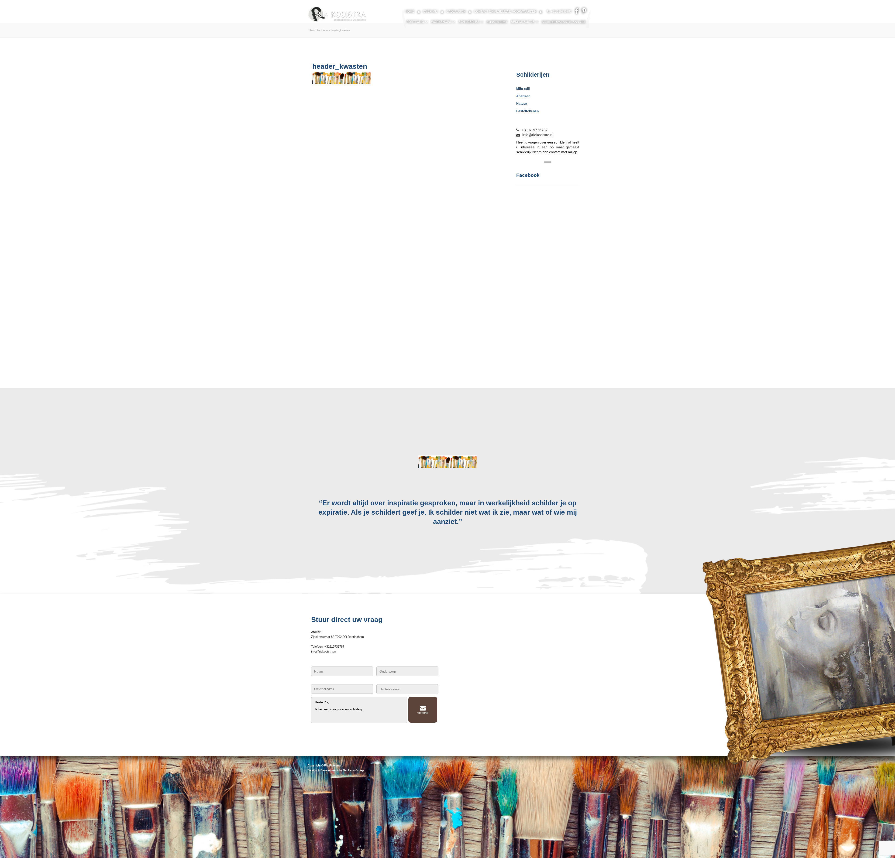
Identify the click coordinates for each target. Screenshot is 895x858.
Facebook (528, 175)
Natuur (521, 103)
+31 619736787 (535, 130)
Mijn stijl (523, 88)
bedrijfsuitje (522, 22)
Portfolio (415, 22)
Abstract (523, 96)
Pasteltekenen (527, 111)
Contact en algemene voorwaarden (505, 11)
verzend (422, 712)
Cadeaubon (455, 11)
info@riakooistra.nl (537, 135)
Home (409, 11)
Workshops (441, 22)
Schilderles (468, 22)
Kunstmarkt (497, 22)
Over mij (430, 11)
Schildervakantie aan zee (564, 22)
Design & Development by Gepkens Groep (336, 770)
